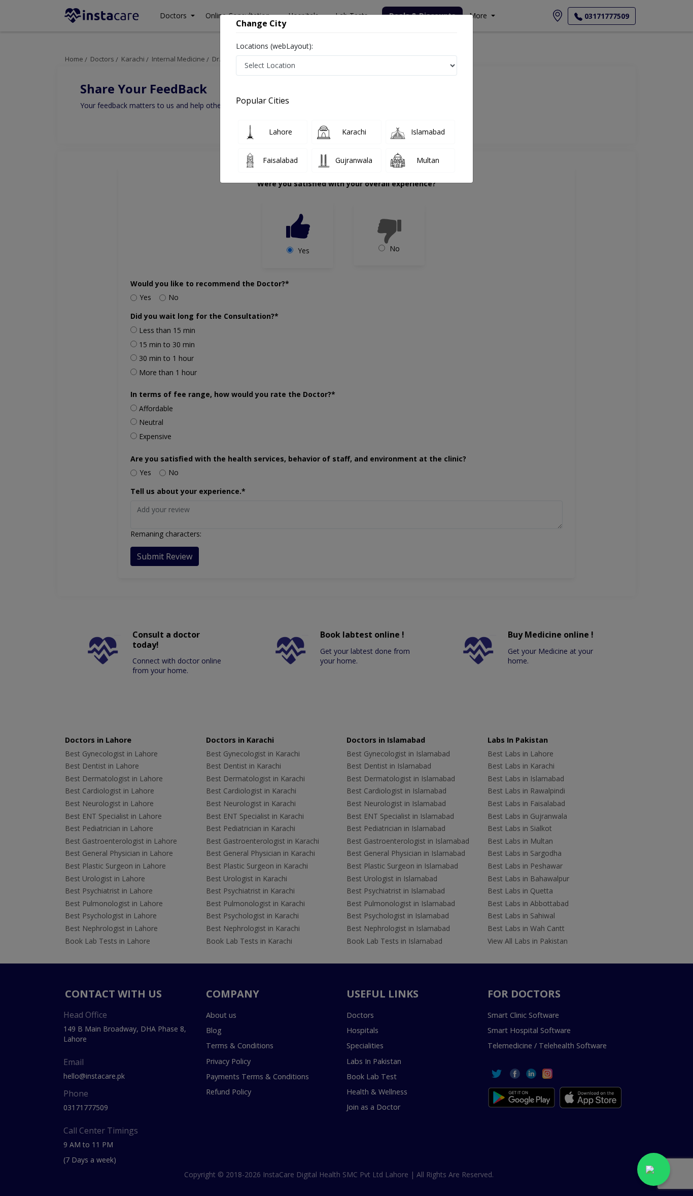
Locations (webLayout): (274, 46)
